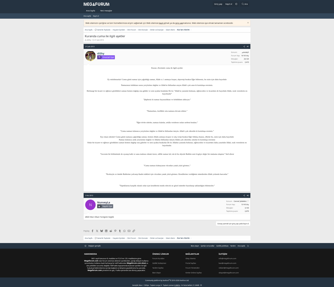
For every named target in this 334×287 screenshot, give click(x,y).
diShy (89, 40)
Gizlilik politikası (222, 246)
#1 (248, 46)
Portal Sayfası (191, 263)
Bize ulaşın (195, 246)
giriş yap (179, 23)
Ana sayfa (87, 16)
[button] (236, 4)
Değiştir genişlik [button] (94, 246)
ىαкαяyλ (245, 52)
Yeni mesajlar (106, 10)
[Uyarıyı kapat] (248, 23)
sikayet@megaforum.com (229, 272)
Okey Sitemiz (191, 258)
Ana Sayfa (90, 10)
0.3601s (177, 285)
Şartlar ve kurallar (207, 246)
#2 (248, 195)
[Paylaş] (244, 46)
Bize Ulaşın (156, 272)
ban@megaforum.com (227, 263)
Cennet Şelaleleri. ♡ (241, 201)
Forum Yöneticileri (192, 268)
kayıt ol (162, 23)
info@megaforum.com (227, 258)
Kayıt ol (96, 16)
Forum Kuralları (158, 258)
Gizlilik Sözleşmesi (159, 263)
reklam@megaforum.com (229, 268)
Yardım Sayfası (157, 268)
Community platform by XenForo (167, 280)
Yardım (233, 246)
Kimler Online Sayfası (194, 272)
